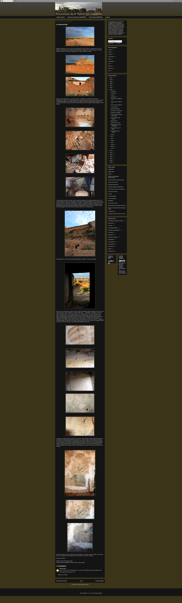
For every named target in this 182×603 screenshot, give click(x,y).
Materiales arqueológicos (114, 230)
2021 (111, 77)
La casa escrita (114, 106)
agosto (112, 134)
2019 (111, 81)
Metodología (111, 239)
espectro (79, 562)
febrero (113, 146)
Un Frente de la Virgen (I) (116, 104)
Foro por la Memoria (112, 191)
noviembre (113, 93)
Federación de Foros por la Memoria (116, 189)
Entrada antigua (100, 580)
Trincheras (110, 232)
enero (112, 148)
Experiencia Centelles (115, 112)
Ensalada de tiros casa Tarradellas (116, 125)
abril (112, 142)
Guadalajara (111, 61)
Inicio (81, 580)
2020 (111, 79)
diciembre (113, 91)
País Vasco (110, 68)
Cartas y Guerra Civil (113, 182)
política (109, 248)
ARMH (109, 174)
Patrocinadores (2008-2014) (95, 17)
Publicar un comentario (63, 574)
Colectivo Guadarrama (113, 184)
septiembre (113, 96)
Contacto (107, 17)
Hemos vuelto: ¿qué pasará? (115, 118)
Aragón (62, 562)
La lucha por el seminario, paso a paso (116, 115)
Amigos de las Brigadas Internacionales (113, 177)
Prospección (111, 246)
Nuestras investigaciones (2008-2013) (77, 17)
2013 (111, 152)
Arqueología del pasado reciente (70, 562)
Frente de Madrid (112, 198)
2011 (111, 156)
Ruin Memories (111, 211)
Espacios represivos (112, 237)
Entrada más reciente (61, 580)
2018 (111, 83)
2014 (111, 150)
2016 (111, 87)
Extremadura (111, 56)
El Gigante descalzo (115, 108)
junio (112, 138)
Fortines (110, 193)
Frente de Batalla (112, 196)
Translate (119, 43)
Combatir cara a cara (115, 122)
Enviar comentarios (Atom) (83, 584)
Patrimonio (110, 234)
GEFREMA (110, 200)
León (109, 63)
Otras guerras (111, 244)
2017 (111, 85)
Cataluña (110, 54)
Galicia (109, 59)
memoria (110, 225)
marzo (112, 144)
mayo (112, 140)
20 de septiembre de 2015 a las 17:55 (67, 572)
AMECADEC (111, 169)
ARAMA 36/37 (111, 171)
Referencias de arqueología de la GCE (117, 205)
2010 (111, 158)
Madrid (109, 66)
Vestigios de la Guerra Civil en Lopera (116, 213)
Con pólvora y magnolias (116, 110)
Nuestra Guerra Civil (112, 203)
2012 (111, 154)
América (110, 49)
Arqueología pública (112, 227)
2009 (111, 160)
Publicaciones (111, 251)
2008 (111, 162)
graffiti (83, 562)
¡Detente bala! (114, 120)
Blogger (100, 593)
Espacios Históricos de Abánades (115, 186)
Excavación (110, 223)
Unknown (62, 568)
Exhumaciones (111, 241)
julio (112, 136)
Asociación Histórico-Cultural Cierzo (116, 179)
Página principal (61, 17)
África (109, 70)
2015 (111, 89)
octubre (113, 95)
